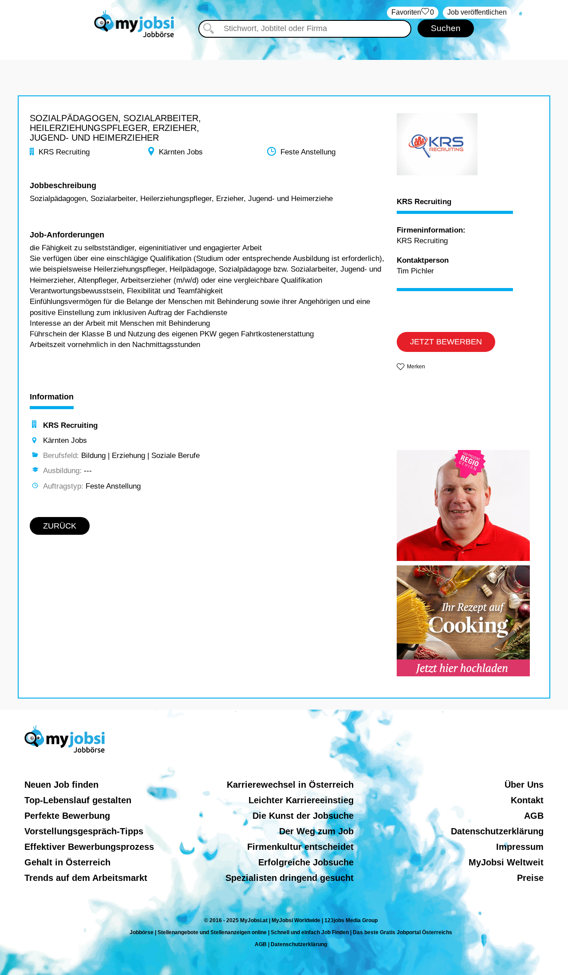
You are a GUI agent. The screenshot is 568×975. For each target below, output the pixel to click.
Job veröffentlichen (477, 12)
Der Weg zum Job (316, 831)
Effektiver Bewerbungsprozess (89, 847)
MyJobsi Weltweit (506, 862)
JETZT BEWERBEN (446, 341)
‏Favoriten (412, 12)
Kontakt (527, 800)
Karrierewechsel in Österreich (290, 784)
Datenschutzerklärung (497, 831)
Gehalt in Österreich (67, 862)
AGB (534, 816)
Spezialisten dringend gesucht (289, 878)
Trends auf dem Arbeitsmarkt (85, 878)
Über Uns (524, 784)
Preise (530, 878)
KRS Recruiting (424, 202)
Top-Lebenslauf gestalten (77, 800)
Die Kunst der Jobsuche (303, 816)
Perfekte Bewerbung (67, 816)
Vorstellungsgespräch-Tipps (83, 831)
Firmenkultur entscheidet (300, 847)
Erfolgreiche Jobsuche (306, 862)
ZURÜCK (59, 525)
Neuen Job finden (61, 784)
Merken (416, 366)
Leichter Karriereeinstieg (301, 800)
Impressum (520, 847)
